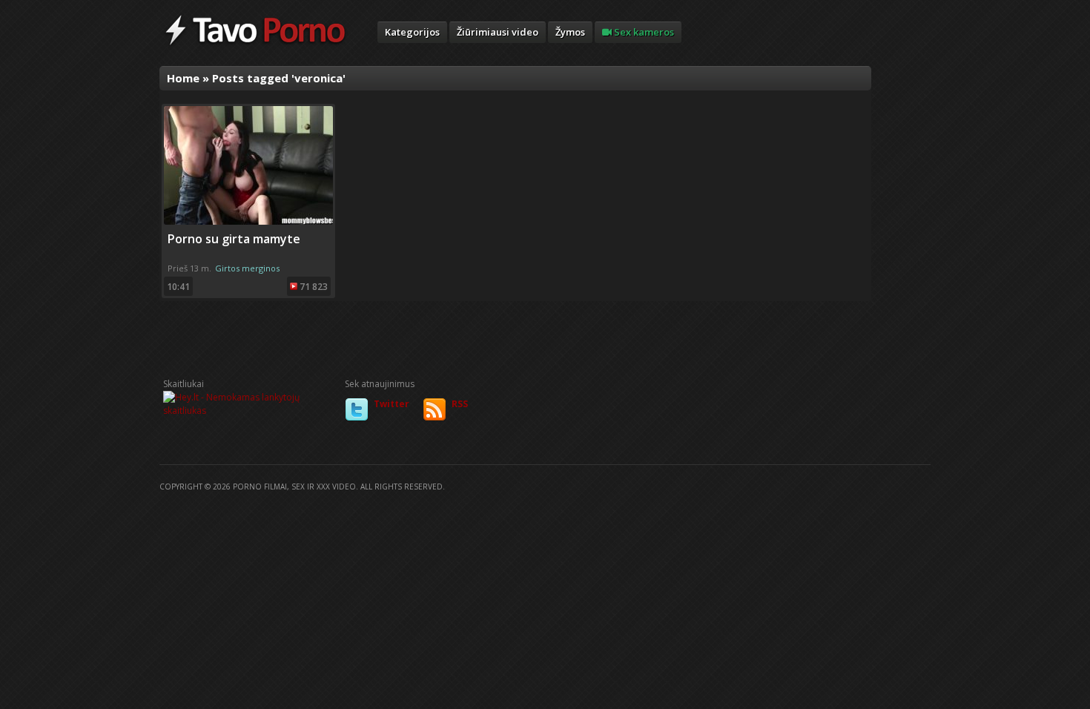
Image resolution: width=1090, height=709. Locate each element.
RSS (460, 404)
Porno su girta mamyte (234, 239)
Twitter (391, 404)
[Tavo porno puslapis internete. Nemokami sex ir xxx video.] (255, 44)
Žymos (570, 32)
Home (183, 77)
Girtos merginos (247, 268)
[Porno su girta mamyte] (248, 221)
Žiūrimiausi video (497, 32)
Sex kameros (643, 32)
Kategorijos (412, 32)
